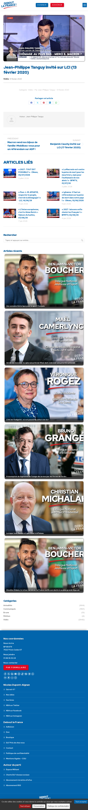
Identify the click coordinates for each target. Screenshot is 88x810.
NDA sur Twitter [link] (12, 705)
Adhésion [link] (10, 727)
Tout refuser (25, 806)
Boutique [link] (10, 737)
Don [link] (8, 732)
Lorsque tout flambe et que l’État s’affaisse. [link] (25, 533)
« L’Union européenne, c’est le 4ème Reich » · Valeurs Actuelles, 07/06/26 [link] (28, 213)
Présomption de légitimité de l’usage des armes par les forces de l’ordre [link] (36, 476)
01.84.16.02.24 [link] (9, 658)
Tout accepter (81, 801)
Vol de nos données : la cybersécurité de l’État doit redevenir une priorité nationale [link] (40, 363)
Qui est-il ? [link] (10, 689)
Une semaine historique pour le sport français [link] (25, 306)
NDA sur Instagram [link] (14, 716)
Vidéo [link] (6, 79)
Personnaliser (38, 806)
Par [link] (45, 90)
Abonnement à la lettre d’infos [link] (19, 780)
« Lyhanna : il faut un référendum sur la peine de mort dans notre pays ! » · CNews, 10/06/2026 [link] (73, 196)
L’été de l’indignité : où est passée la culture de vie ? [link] (27, 420)
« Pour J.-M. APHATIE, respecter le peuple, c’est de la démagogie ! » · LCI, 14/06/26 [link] (29, 196)
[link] (84, 5)
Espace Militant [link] (12, 769)
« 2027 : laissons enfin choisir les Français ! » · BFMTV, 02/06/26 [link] (72, 212)
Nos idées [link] (10, 695)
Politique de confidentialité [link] (17, 753)
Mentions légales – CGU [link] (16, 758)
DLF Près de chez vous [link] (15, 743)
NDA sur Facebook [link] (13, 710)
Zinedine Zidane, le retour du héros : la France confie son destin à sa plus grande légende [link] (43, 590)
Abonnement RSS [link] (13, 785)
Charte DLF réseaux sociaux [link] (17, 775)
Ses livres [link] (10, 700)
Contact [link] (9, 748)
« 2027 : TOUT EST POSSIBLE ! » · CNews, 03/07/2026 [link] (28, 172)
